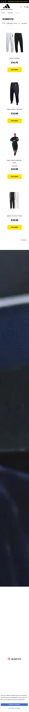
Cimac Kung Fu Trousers (14, 109)
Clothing (10, 13)
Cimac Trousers (14, 58)
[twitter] (3, 1)
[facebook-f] (1, 1)
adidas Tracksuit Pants (14, 216)
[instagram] (5, 1)
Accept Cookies (14, 704)
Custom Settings (14, 708)
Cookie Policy (21, 699)
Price (3, 23)
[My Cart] (27, 7)
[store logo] (7, 7)
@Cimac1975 (16, 659)
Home (3, 13)
